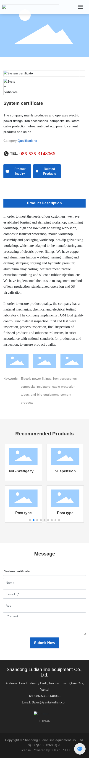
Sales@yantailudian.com (49, 702)
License (25, 750)
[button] (30, 520)
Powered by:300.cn (46, 750)
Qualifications (27, 140)
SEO (66, 750)
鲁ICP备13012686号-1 (44, 745)
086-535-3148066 (37, 153)
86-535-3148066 (48, 696)
